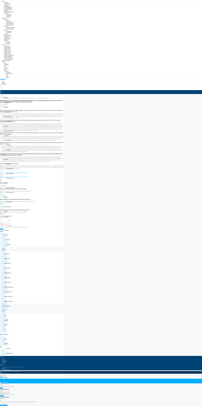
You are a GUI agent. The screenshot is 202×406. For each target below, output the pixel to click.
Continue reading (3, 192)
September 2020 (5, 323)
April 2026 (4, 236)
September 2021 (5, 308)
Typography (6, 68)
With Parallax (6, 39)
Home (3, 1)
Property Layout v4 (7, 51)
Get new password (3, 405)
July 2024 (3, 263)
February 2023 (4, 286)
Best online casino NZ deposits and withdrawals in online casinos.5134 (15, 209)
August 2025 (4, 246)
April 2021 (4, 315)
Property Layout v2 (7, 48)
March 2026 (4, 237)
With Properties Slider (8, 7)
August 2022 (4, 294)
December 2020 (5, 319)
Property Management (6, 60)
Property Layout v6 (7, 53)
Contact (5, 65)
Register (3, 82)
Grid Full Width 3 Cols (10, 22)
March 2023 (4, 284)
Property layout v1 (7, 47)
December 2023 (5, 273)
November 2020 (5, 320)
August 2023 (4, 278)
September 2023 (5, 277)
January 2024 (4, 271)
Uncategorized (4, 343)
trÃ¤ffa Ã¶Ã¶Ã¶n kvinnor (44, 140)
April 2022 (4, 299)
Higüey (3, 358)
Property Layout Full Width (9, 55)
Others (3, 61)
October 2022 (4, 291)
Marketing (4, 340)
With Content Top (7, 36)
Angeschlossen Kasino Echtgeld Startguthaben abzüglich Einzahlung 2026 (15, 199)
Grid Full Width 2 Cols (10, 23)
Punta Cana (4, 362)
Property (3, 44)
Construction (4, 338)
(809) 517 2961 (4, 372)
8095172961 (4, 368)
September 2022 (5, 292)
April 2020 (4, 328)
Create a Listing (2, 79)
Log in (3, 350)
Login (3, 81)
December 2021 (5, 304)
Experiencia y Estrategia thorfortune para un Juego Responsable (13, 188)
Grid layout (6, 19)
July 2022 (3, 295)
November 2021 (5, 305)
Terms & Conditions (10, 394)
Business (3, 336)
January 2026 (4, 240)
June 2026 (4, 233)
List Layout (6, 26)
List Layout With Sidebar (10, 27)
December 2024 (5, 257)
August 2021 (4, 309)
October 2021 (4, 307)
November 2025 (5, 242)
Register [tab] (3, 380)
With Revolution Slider (8, 9)
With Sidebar (8, 43)
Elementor (6, 40)
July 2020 (3, 325)
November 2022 (5, 290)
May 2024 (3, 266)
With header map (9, 31)
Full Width (8, 239)
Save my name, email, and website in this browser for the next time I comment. (15, 227)
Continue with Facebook (4, 389)
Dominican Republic (5, 339)
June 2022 (4, 296)
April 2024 (4, 267)
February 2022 (4, 302)
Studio (7, 76)
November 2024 (5, 258)
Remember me (4, 386)
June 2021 (4, 312)
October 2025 (4, 244)
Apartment (8, 72)
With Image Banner (7, 6)
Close (5, 377)
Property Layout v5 (7, 52)
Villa (7, 74)
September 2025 (5, 245)
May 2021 (3, 313)
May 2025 (3, 250)
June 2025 (4, 249)
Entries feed (4, 351)
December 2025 (5, 241)
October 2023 (4, 275)
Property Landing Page (8, 56)
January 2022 (4, 303)
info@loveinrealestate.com (6, 369)
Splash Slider (8, 15)
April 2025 (4, 252)
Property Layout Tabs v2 (8, 301)
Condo (7, 77)
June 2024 (4, 265)
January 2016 (4, 332)
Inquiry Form (6, 64)
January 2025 (4, 256)
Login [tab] (3, 379)
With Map (5, 30)
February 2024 (4, 270)
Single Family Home (9, 73)
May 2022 (3, 298)
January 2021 (4, 317)
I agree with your (7, 394)
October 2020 (4, 321)
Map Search (6, 5)
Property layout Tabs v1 (8, 57)
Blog (5, 69)
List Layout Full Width (10, 28)
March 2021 (4, 316)
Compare (1, 377)
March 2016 (4, 330)
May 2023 (3, 282)
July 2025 (3, 248)
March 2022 (4, 300)
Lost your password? (10, 386)
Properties (4, 18)
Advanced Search (7, 102)
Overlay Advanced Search (8, 11)
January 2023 (4, 287)
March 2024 (4, 269)
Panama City (4, 361)
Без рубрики (4, 96)
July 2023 (3, 279)
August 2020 (4, 324)
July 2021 (3, 311)
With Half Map (8, 32)
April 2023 (4, 283)
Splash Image (8, 14)
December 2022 (5, 288)
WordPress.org (4, 354)
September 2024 (5, 261)
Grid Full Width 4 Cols (10, 178)
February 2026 (4, 238)
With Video (6, 10)
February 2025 (4, 254)
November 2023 (5, 274)
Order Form (6, 2)
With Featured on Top (7, 35)
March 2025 (4, 253)
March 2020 (4, 329)
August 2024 (4, 262)
